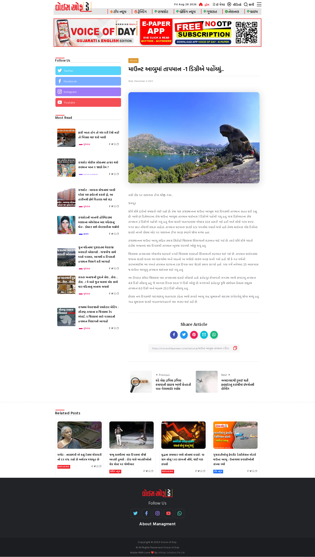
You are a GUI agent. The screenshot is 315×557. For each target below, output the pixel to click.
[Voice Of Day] (157, 493)
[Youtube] (88, 102)
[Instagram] (88, 91)
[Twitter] (88, 70)
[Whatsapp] (179, 513)
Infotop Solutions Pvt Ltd (171, 552)
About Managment (157, 524)
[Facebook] (88, 81)
